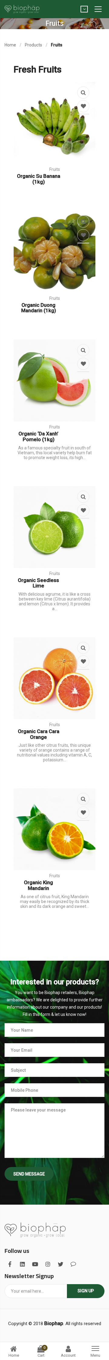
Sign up (86, 1290)
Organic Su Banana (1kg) (38, 179)
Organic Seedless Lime (38, 583)
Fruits (54, 169)
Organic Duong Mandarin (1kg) (38, 308)
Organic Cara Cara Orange (38, 734)
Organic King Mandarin (38, 885)
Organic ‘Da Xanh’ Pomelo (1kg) (38, 436)
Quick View (83, 92)
